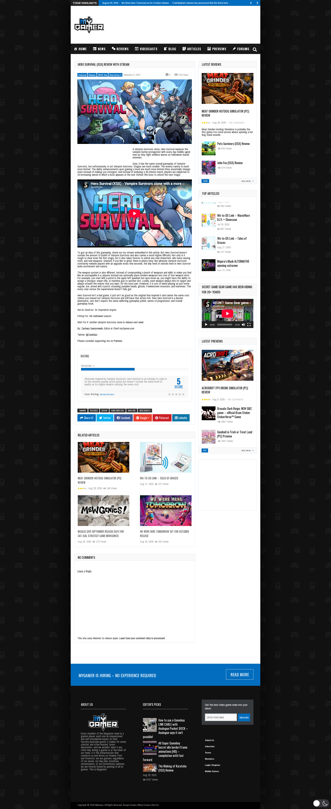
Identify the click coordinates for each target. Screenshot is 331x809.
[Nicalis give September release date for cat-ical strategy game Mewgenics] (103, 510)
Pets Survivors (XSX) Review (233, 143)
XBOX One (102, 75)
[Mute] (243, 324)
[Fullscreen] (249, 324)
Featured (82, 75)
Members (209, 759)
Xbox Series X (115, 75)
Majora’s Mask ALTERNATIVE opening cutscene (233, 255)
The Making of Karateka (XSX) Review (172, 768)
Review (104, 410)
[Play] (206, 324)
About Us (209, 740)
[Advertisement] (194, 24)
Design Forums (129, 805)
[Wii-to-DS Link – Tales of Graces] (166, 457)
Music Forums (144, 805)
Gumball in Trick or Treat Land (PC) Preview (234, 434)
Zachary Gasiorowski (92, 328)
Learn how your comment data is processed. (142, 638)
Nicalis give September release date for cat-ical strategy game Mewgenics (101, 533)
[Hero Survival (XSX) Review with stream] (134, 111)
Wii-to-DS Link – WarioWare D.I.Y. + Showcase (233, 209)
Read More (239, 674)
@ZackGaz (91, 335)
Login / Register (212, 765)
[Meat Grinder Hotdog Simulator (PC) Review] (103, 457)
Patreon (118, 341)
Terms (208, 753)
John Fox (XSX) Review (230, 162)
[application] (227, 313)
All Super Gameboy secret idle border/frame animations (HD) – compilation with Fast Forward (165, 751)
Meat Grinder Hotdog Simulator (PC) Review (225, 113)
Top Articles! (210, 193)
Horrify (155, 805)
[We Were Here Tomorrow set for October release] (166, 510)
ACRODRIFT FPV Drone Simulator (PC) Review (225, 390)
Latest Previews (212, 341)
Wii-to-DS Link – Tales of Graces (159, 478)
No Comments (236, 122)
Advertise (210, 746)
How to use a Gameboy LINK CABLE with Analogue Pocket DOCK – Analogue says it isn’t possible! (165, 728)
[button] (321, 803)
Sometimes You (117, 410)
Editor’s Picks (152, 704)
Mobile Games (212, 771)
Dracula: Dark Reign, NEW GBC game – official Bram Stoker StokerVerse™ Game (234, 412)
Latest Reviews (211, 64)
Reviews (92, 75)
